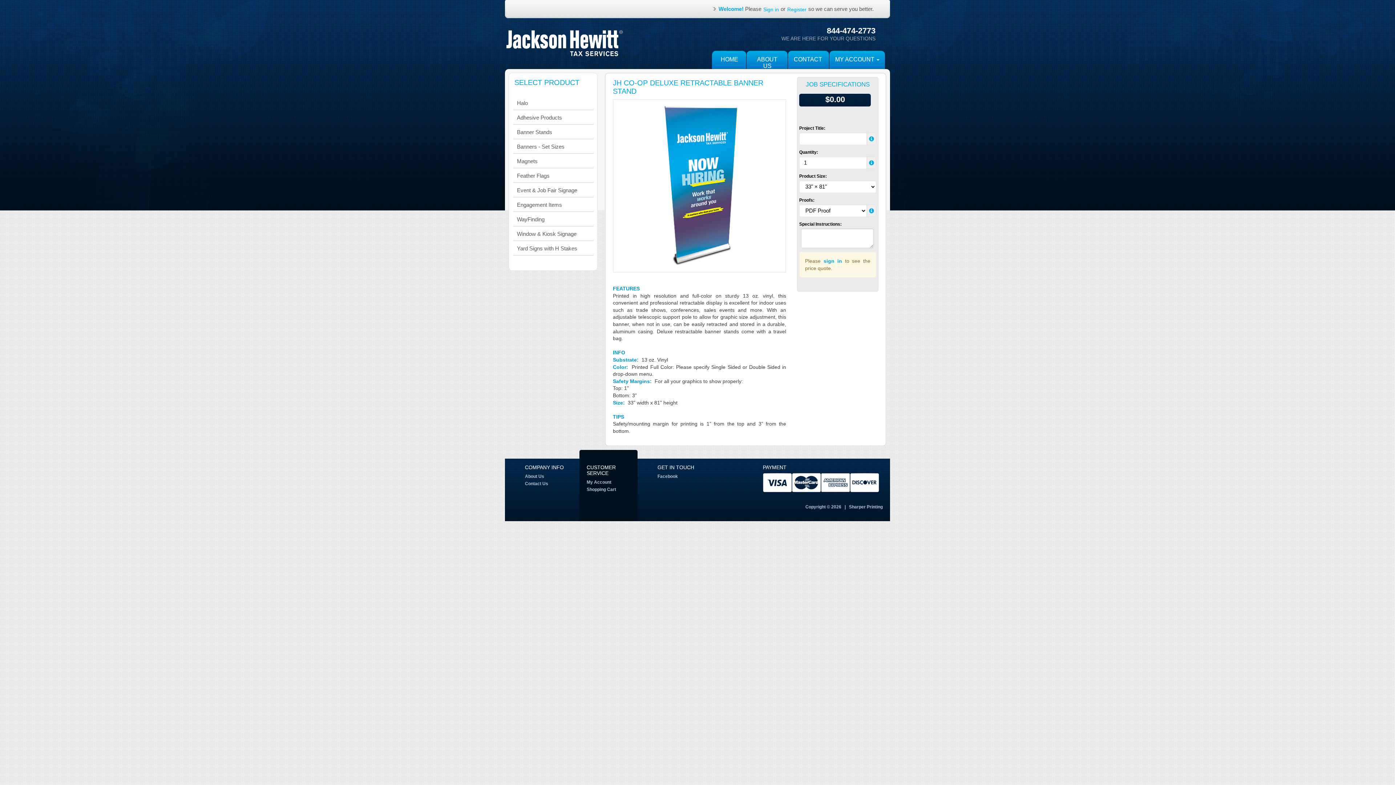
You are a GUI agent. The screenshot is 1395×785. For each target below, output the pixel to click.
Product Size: (813, 176)
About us (767, 62)
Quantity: (808, 152)
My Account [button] (855, 59)
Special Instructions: (820, 224)
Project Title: (812, 128)
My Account (599, 482)
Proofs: (806, 200)
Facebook (668, 476)
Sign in (771, 9)
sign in (833, 261)
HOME (729, 59)
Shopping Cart (601, 489)
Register (796, 9)
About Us (534, 476)
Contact (808, 59)
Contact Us (536, 483)
